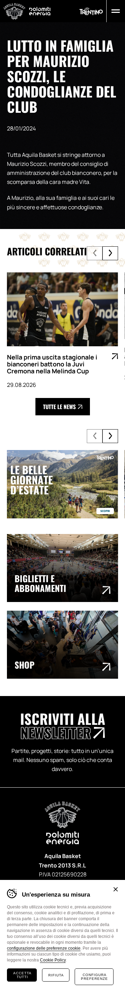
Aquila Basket (14, 11)
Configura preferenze (94, 977)
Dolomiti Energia (40, 11)
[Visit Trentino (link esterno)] (62, 484)
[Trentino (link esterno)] (91, 11)
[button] (114, 11)
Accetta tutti (22, 975)
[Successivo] (110, 253)
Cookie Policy (53, 960)
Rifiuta (56, 975)
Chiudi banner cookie (116, 889)
